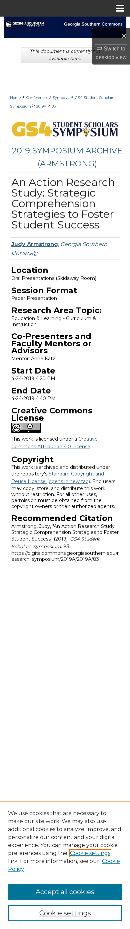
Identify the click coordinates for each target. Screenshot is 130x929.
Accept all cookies (65, 892)
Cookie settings (90, 853)
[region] (65, 865)
